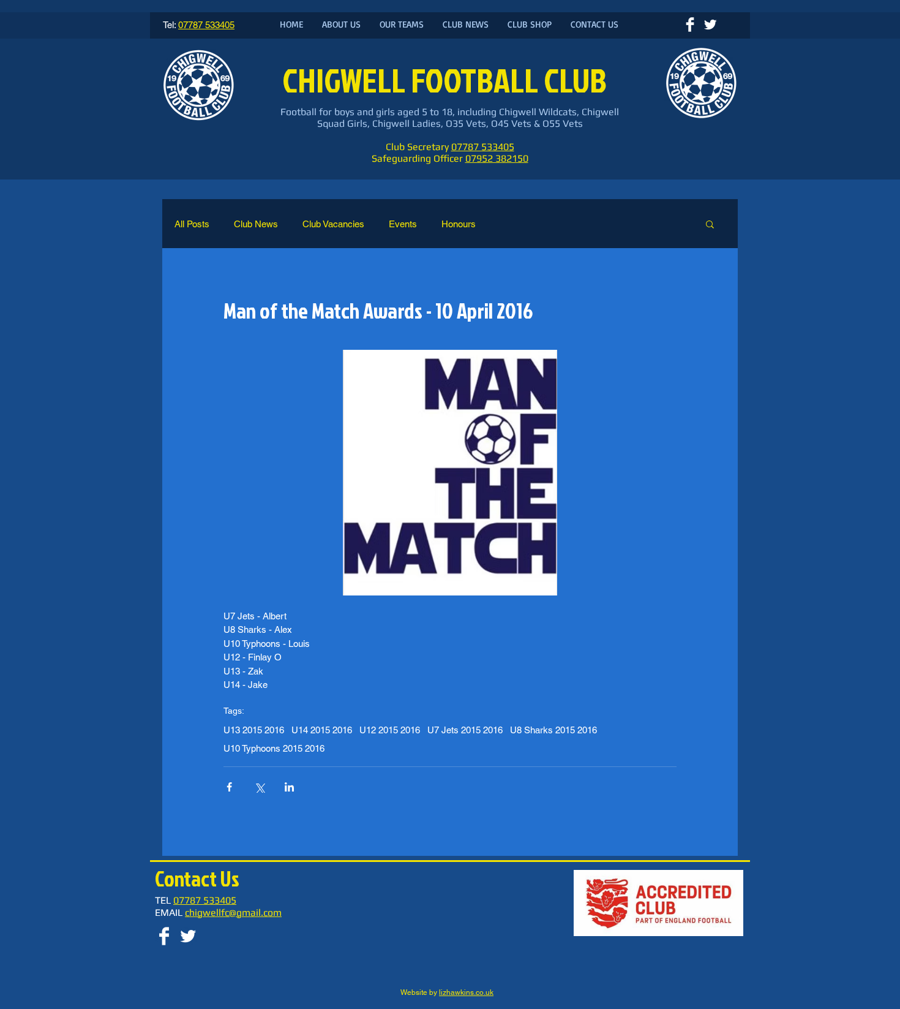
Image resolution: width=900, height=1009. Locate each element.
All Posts (191, 224)
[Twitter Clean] (710, 24)
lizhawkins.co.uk (466, 992)
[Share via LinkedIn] (289, 787)
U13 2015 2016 (253, 730)
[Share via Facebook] (229, 787)
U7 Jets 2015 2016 (465, 730)
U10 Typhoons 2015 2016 (273, 748)
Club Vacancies (333, 224)
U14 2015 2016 (321, 730)
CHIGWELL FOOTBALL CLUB (447, 80)
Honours (458, 224)
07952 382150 (496, 158)
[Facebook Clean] (690, 24)
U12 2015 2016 (389, 730)
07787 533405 (482, 147)
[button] (710, 224)
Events (403, 224)
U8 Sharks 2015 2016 (553, 730)
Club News (256, 224)
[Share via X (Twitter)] (259, 787)
